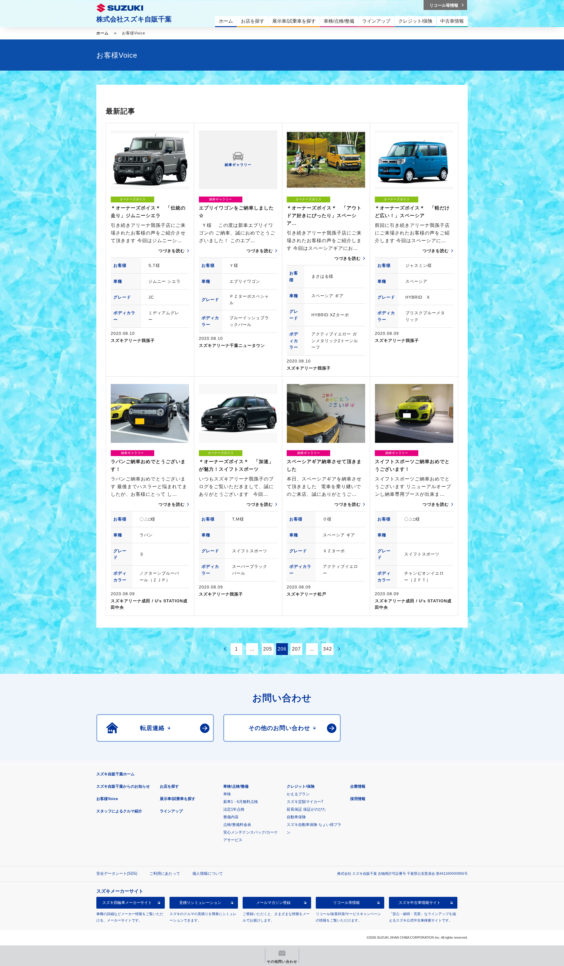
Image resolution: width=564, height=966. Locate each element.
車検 (227, 794)
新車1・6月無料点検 (240, 801)
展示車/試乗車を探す (177, 799)
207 (296, 648)
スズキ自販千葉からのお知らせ (123, 786)
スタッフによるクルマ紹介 (119, 811)
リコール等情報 (346, 902)
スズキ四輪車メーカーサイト (127, 902)
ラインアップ (171, 811)
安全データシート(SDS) (116, 873)
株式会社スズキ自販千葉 (134, 19)
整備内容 (231, 817)
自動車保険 (296, 817)
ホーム (102, 33)
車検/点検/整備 (236, 786)
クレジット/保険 (301, 786)
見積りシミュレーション (200, 902)
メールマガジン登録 (273, 902)
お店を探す (169, 786)
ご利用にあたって (165, 873)
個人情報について (207, 873)
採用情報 (357, 799)
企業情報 (357, 786)
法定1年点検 (233, 809)
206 (282, 648)
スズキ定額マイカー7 (305, 801)
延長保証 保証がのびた (306, 809)
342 (327, 648)
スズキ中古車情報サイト (420, 902)
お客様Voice (107, 799)
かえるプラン (298, 794)
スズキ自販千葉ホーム (115, 774)
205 (267, 648)
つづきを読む (171, 250)
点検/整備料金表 (237, 824)
